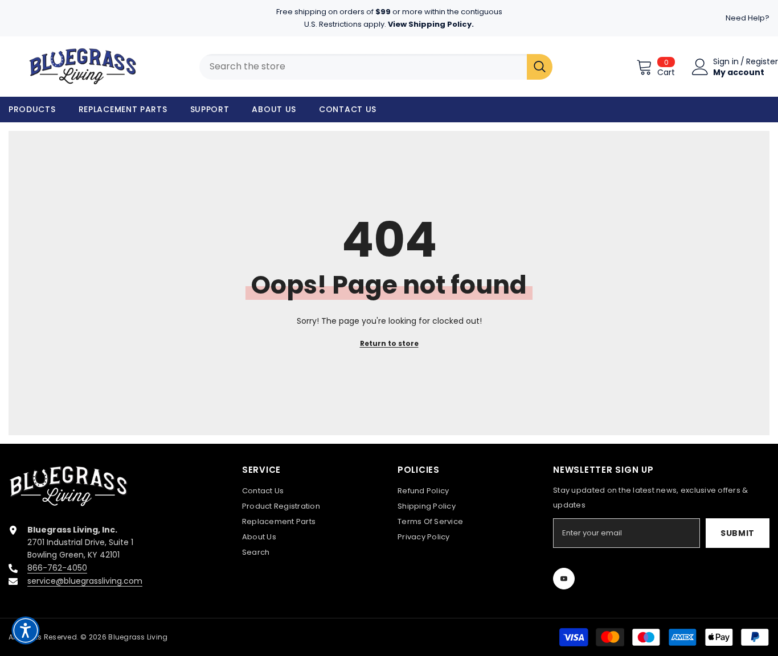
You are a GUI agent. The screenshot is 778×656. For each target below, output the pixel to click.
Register (762, 61)
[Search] (539, 67)
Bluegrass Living (137, 637)
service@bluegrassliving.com (84, 581)
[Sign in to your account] (700, 67)
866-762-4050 (57, 568)
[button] (25, 630)
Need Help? (747, 18)
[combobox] (363, 67)
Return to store (389, 343)
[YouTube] (564, 578)
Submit (737, 533)
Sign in (726, 61)
